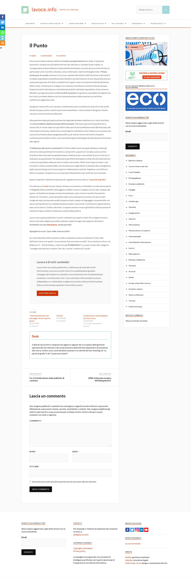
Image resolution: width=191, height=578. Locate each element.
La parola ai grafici (97, 179)
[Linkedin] (2, 27)
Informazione (134, 225)
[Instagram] (137, 530)
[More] (2, 43)
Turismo (132, 301)
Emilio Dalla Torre (133, 563)
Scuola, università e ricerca (140, 283)
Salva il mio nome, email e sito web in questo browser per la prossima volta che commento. (64, 482)
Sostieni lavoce (156, 23)
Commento (35, 421)
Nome (33, 452)
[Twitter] (2, 22)
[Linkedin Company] (141, 530)
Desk (34, 56)
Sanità (131, 277)
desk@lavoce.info (80, 534)
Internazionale (135, 236)
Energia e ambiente (136, 184)
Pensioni (132, 266)
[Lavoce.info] (40, 9)
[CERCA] (166, 10)
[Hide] (1, 48)
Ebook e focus (98, 23)
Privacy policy (79, 551)
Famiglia (132, 190)
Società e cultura (136, 289)
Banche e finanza (135, 160)
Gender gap (133, 201)
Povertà (132, 271)
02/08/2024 (47, 56)
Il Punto (38, 45)
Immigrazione (134, 213)
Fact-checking (118, 23)
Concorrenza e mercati (138, 166)
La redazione (137, 23)
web (46, 186)
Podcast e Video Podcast (50, 23)
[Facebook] (2, 17)
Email (76, 452)
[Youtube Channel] (146, 530)
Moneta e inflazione (137, 260)
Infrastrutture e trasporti (139, 230)
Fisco (131, 195)
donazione (52, 224)
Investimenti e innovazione (140, 242)
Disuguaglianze (135, 178)
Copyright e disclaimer (83, 548)
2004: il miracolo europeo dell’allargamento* (99, 379)
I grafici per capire (76, 23)
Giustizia (132, 207)
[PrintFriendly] (2, 37)
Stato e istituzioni (136, 295)
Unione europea (135, 306)
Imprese (132, 219)
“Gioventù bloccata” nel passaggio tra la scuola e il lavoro (39, 318)
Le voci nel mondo (132, 543)
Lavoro (131, 248)
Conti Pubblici (134, 172)
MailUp (128, 557)
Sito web (34, 466)
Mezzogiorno (134, 254)
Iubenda (128, 560)
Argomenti (30, 23)
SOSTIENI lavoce (47, 293)
